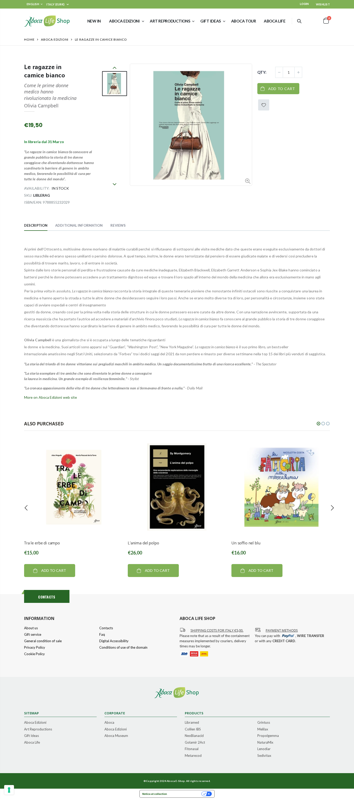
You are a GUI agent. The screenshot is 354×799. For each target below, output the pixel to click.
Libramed (192, 722)
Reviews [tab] (118, 225)
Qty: (261, 72)
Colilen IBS (193, 729)
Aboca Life (32, 742)
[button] (318, 423)
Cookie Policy (34, 654)
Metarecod (193, 756)
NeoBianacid (194, 736)
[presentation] (26, 508)
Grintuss (263, 722)
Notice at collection (154, 793)
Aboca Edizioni (55, 39)
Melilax (262, 729)
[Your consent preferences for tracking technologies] (9, 790)
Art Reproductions (38, 729)
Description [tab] (35, 225)
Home (29, 39)
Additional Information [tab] (79, 225)
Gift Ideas (31, 736)
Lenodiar (264, 749)
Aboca (109, 722)
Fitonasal (192, 749)
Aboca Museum (116, 736)
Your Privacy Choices (185, 793)
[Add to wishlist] (263, 104)
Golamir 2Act (195, 742)
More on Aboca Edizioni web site (50, 397)
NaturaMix (265, 742)
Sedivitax (264, 756)
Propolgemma (268, 736)
